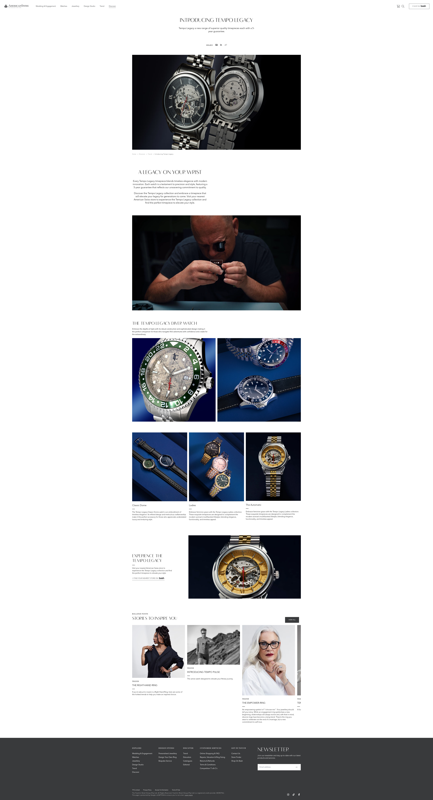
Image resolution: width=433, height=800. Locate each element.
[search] (403, 6)
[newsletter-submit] (296, 767)
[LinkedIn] (221, 45)
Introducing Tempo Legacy (164, 154)
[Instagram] (288, 794)
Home (134, 154)
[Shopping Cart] (398, 6)
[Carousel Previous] (136, 380)
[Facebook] (216, 45)
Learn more (189, 795)
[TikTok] (293, 794)
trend (150, 154)
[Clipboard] (226, 45)
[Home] (16, 6)
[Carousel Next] (296, 380)
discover (142, 154)
